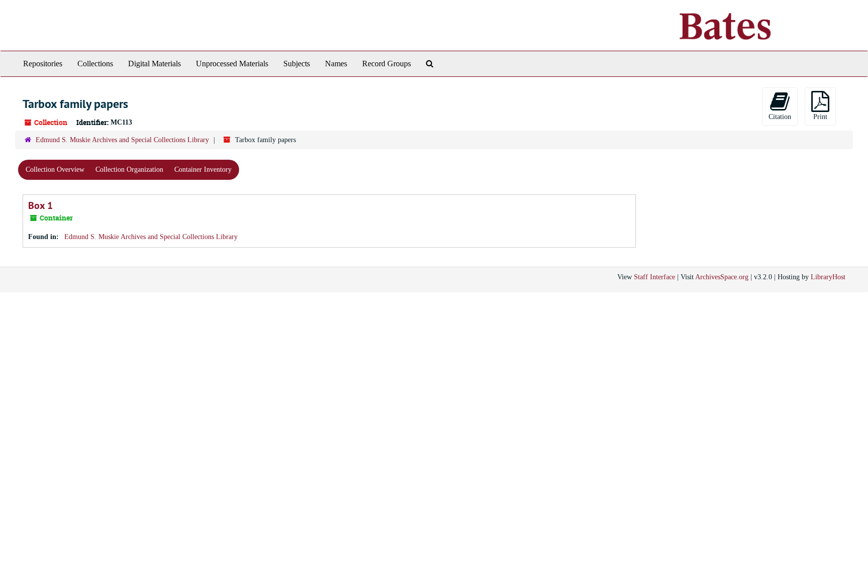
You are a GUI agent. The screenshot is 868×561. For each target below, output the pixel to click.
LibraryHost (828, 277)
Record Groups (386, 63)
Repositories (42, 63)
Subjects (296, 63)
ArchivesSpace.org (721, 277)
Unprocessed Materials (232, 63)
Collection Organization (129, 169)
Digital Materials (154, 63)
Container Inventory (203, 169)
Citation (780, 117)
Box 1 (40, 205)
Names (336, 63)
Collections (95, 63)
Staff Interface (654, 277)
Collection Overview (55, 169)
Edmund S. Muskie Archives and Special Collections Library (122, 140)
